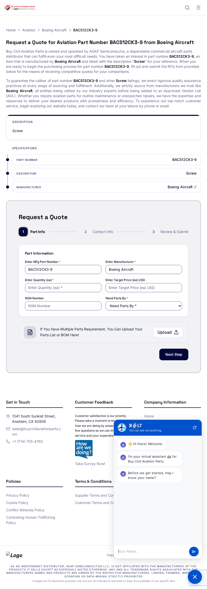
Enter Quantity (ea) (39, 280)
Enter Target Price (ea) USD (125, 280)
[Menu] (198, 7)
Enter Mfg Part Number (42, 262)
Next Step (173, 354)
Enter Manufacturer (121, 262)
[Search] (187, 7)
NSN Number (34, 298)
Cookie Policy (17, 502)
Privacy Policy (17, 495)
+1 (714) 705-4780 (27, 441)
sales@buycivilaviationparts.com (36, 431)
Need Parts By (117, 298)
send (194, 551)
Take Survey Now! (90, 463)
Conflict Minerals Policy (25, 510)
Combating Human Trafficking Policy (30, 520)
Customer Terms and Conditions (101, 502)
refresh (194, 428)
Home (11, 30)
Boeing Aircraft (54, 30)
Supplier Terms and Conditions (100, 495)
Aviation (28, 30)
